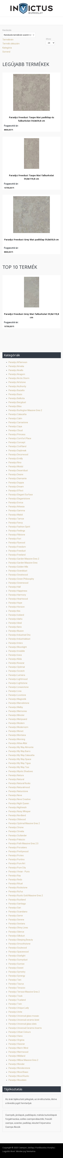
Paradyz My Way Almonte (21, 747)
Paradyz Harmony (17, 595)
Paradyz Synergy (17, 976)
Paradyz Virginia (16, 1040)
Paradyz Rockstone (18, 887)
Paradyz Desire (16, 474)
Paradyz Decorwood (18, 454)
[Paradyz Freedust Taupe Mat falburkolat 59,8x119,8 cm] (31, 153)
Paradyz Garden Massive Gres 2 (24, 559)
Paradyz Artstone (17, 382)
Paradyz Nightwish (18, 807)
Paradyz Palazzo (17, 839)
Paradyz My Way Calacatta (21, 755)
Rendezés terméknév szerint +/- (18, 35)
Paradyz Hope (15, 603)
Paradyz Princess (17, 434)
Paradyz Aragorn (17, 374)
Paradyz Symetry (17, 972)
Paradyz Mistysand (18, 719)
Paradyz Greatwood (18, 574)
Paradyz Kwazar (16, 663)
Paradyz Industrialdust (19, 639)
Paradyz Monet (16, 731)
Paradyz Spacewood (19, 951)
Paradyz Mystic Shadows (21, 771)
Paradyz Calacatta (17, 414)
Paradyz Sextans (17, 923)
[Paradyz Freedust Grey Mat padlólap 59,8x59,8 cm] (31, 214)
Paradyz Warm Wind (18, 1048)
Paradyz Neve (15, 795)
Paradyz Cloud (16, 430)
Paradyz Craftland (17, 446)
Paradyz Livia (15, 691)
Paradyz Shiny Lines (18, 927)
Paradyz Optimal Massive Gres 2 (24, 823)
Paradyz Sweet (16, 968)
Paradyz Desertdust (18, 470)
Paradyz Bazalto (17, 390)
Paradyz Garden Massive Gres (23, 563)
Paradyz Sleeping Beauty (21, 939)
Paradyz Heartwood (18, 599)
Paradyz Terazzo (17, 988)
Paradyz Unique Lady (19, 1008)
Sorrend (6, 52)
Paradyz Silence (16, 932)
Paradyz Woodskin (17, 1080)
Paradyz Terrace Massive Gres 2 (24, 992)
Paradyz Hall (15, 587)
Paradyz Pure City (17, 867)
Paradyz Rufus (16, 891)
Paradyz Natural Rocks (19, 783)
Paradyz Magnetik (17, 699)
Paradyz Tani (15, 980)
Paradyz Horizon (17, 607)
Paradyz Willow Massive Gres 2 (23, 1060)
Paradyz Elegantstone (19, 498)
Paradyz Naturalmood (19, 787)
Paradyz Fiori (15, 538)
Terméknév (7, 39)
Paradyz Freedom (17, 547)
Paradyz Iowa (15, 655)
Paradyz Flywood (17, 542)
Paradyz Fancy (16, 522)
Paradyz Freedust (17, 551)
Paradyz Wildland (17, 1056)
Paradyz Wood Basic (18, 1072)
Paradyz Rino (15, 462)
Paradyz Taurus (16, 984)
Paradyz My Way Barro (19, 751)
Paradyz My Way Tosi (19, 767)
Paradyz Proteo (16, 855)
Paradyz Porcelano (18, 847)
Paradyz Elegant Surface (21, 494)
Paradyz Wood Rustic (19, 1076)
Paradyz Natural (16, 779)
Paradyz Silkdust (17, 936)
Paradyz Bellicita (17, 398)
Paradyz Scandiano (18, 911)
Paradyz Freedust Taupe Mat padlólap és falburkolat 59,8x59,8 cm (31, 119)
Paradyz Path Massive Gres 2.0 (23, 843)
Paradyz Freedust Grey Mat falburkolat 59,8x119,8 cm (31, 316)
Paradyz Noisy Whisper (20, 811)
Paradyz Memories (18, 711)
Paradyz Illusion (16, 631)
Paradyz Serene (16, 919)
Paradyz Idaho (15, 619)
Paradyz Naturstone (18, 791)
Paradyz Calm (15, 418)
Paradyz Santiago (17, 903)
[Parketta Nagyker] (31, 8)
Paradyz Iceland (16, 615)
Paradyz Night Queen (19, 803)
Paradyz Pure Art (17, 863)
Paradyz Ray (15, 875)
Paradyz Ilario (15, 627)
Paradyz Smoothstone (19, 943)
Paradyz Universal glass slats (23, 1024)
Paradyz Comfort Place (20, 438)
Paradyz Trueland (17, 1000)
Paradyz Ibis (14, 611)
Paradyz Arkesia (16, 506)
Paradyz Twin (15, 1004)
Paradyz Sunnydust (18, 959)
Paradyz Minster (16, 715)
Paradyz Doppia (16, 482)
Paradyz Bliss (15, 406)
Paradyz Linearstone (19, 687)
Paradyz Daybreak (17, 450)
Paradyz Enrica (16, 502)
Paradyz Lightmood (18, 679)
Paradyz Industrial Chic (20, 635)
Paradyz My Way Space (20, 759)
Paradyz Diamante (18, 478)
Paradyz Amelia (16, 366)
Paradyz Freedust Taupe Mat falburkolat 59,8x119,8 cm (31, 177)
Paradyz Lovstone (17, 695)
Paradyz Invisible (17, 651)
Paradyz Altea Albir (18, 743)
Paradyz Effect (16, 490)
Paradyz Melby (16, 707)
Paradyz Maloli (16, 514)
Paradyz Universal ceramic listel (24, 1020)
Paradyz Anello (16, 370)
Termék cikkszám (11, 43)
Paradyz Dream (16, 486)
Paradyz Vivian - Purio (19, 871)
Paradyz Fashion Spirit (19, 526)
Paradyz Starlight (17, 955)
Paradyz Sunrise (16, 964)
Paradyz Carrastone (18, 422)
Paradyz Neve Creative (20, 799)
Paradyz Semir (16, 915)
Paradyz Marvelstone (19, 703)
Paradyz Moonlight (18, 647)
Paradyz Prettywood (18, 851)
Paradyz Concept (17, 442)
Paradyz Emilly (16, 458)
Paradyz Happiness (18, 591)
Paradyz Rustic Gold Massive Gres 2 (26, 895)
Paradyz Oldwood (17, 819)
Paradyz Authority (17, 386)
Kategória (7, 48)
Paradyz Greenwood (18, 583)
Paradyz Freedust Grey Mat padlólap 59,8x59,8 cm (31, 239)
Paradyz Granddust (18, 570)
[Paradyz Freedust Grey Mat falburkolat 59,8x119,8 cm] (31, 291)
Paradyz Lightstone (18, 683)
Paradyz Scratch (17, 671)
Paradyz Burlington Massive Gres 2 (25, 410)
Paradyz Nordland (17, 815)
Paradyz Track (15, 996)
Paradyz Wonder (17, 1064)
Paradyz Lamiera (17, 675)
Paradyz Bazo (15, 394)
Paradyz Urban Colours (20, 1032)
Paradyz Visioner (17, 1044)
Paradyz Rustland (17, 899)
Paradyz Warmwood (18, 1052)
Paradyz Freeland (17, 555)
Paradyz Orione (16, 827)
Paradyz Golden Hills (18, 566)
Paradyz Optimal (17, 667)
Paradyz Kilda (15, 659)
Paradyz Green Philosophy (21, 579)
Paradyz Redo (15, 879)
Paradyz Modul (16, 466)
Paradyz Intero (16, 643)
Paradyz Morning (17, 739)
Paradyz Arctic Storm (19, 378)
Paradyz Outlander (18, 835)
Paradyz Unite (15, 1012)
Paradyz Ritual (16, 883)
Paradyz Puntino (17, 859)
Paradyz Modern (17, 723)
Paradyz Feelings (17, 530)
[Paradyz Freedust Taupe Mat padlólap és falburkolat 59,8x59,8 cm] (31, 91)
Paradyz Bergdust (17, 402)
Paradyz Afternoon (18, 362)
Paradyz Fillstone (17, 534)
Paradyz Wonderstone (19, 1068)
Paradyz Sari (15, 907)
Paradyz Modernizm (18, 727)
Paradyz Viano (16, 1036)
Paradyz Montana (17, 735)
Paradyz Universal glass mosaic (24, 1016)
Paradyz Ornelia (16, 831)
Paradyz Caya (15, 426)
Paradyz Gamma (17, 510)
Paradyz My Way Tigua (20, 763)
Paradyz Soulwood (18, 947)
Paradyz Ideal (15, 623)
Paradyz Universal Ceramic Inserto (25, 1028)
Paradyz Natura (16, 775)
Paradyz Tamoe (16, 518)
